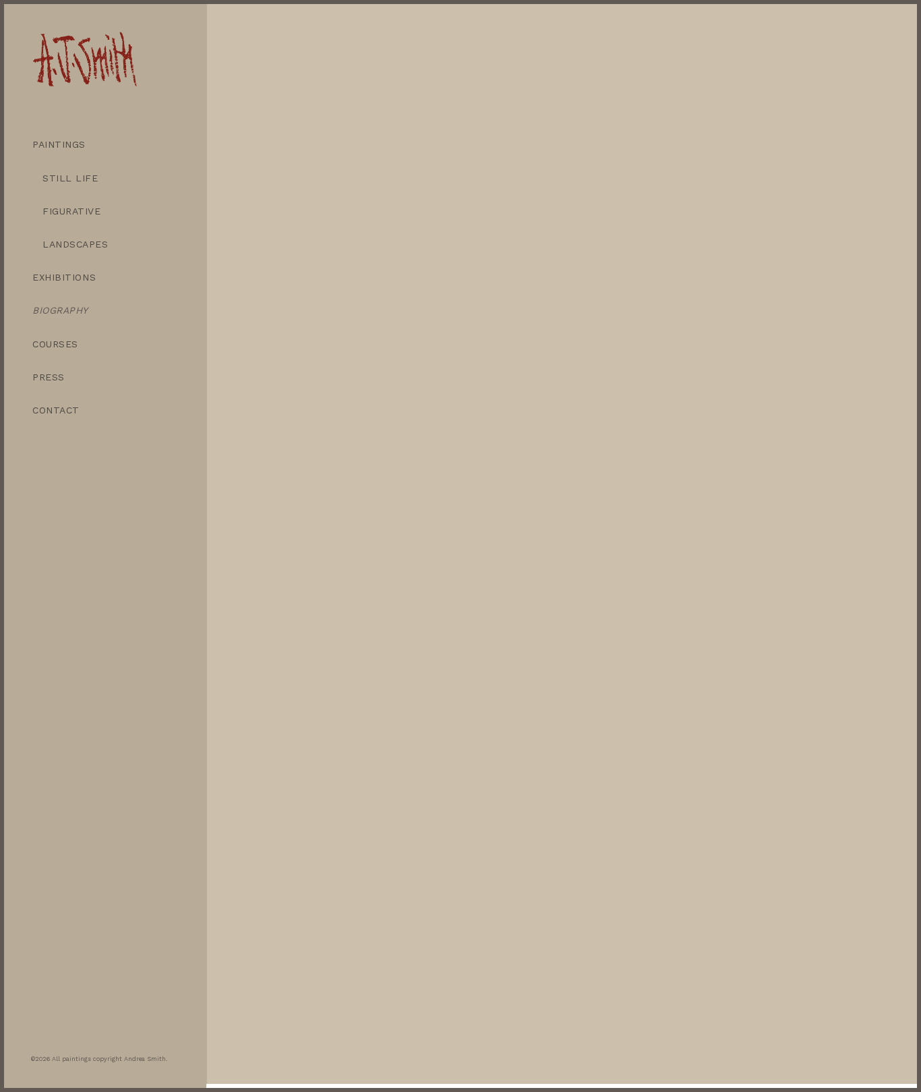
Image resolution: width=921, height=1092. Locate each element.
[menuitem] (105, 144)
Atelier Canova (666, 675)
